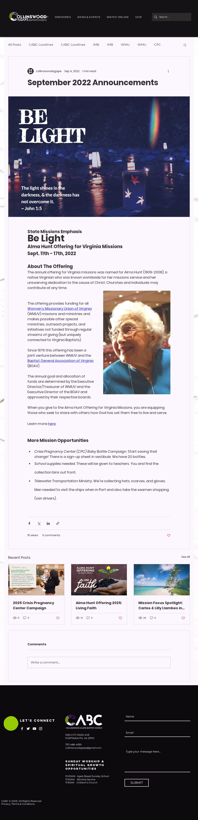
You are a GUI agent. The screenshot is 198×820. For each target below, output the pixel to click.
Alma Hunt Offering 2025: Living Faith (99, 605)
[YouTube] (34, 728)
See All (185, 557)
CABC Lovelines (41, 44)
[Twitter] (28, 728)
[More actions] (168, 71)
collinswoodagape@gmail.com (83, 747)
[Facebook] (22, 728)
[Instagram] (40, 728)
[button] (43, 16)
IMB (96, 44)
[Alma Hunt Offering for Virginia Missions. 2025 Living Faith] (99, 579)
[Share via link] (58, 523)
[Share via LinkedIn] (48, 523)
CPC (157, 44)
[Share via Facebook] (29, 523)
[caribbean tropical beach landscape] (162, 579)
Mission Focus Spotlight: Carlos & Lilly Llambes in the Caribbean (160, 605)
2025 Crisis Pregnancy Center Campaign (33, 605)
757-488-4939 (73, 744)
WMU (125, 44)
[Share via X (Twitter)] (39, 523)
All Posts (14, 44)
